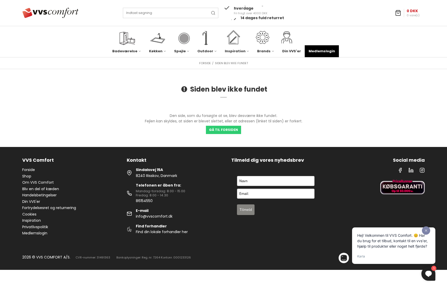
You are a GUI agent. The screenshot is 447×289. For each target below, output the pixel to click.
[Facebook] (400, 171)
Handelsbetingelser (39, 195)
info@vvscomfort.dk (154, 216)
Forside (28, 169)
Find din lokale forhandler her (162, 231)
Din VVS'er (291, 51)
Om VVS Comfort (38, 182)
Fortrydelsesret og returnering (49, 207)
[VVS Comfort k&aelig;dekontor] (50, 13)
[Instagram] (422, 171)
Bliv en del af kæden (40, 188)
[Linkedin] (411, 171)
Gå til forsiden (223, 130)
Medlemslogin (322, 51)
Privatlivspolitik (35, 226)
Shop (26, 176)
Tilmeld (246, 209)
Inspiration (31, 220)
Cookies (29, 214)
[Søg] (213, 13)
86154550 (144, 200)
